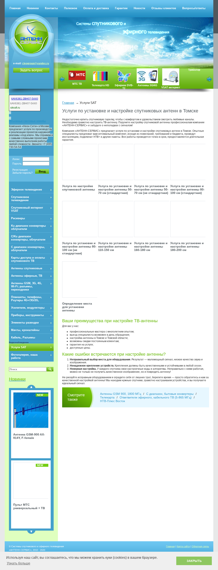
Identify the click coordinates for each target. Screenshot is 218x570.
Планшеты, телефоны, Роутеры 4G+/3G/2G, (26, 298)
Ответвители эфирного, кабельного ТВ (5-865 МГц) (156, 397)
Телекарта (107, 397)
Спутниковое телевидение (20, 198)
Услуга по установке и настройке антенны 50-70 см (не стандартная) (151, 189)
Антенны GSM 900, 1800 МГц (120, 393)
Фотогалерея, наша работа (24, 356)
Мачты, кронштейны (25, 330)
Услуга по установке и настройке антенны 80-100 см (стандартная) (187, 189)
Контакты (51, 8)
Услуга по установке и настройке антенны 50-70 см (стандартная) (115, 189)
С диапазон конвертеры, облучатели (28, 248)
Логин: (16, 159)
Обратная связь (200, 546)
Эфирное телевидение (26, 189)
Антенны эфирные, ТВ (26, 275)
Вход (42, 171)
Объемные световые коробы (27, 121)
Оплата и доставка (96, 8)
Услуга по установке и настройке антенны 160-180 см (151, 246)
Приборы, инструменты (27, 315)
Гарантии (121, 8)
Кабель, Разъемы (23, 337)
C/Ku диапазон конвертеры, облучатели (28, 238)
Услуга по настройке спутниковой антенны (78, 187)
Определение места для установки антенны (77, 307)
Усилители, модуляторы (27, 307)
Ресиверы (18, 218)
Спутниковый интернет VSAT (27, 209)
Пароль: (17, 163)
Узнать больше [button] (18, 563)
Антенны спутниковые (26, 268)
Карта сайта (183, 546)
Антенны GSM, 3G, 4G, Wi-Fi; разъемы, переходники (26, 286)
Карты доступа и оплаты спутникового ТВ (28, 259)
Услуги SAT (18, 347)
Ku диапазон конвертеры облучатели (28, 227)
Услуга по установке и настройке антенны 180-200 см (187, 246)
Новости (139, 8)
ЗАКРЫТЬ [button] (194, 561)
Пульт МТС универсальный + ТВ (29, 506)
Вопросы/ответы (193, 8)
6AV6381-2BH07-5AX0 (24, 98)
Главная (15, 8)
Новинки (33, 8)
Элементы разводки (25, 322)
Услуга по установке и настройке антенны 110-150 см (115, 246)
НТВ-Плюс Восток (112, 401)
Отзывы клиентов (163, 8)
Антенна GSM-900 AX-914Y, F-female (29, 436)
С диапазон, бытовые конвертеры (170, 393)
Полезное (70, 8)
